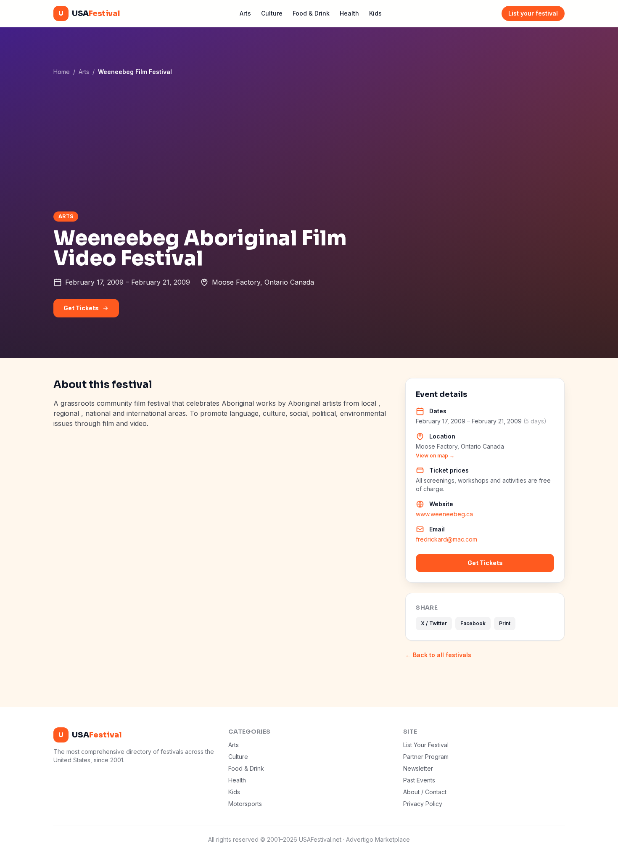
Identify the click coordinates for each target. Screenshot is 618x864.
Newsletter (418, 768)
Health (349, 13)
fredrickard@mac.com (446, 539)
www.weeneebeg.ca (444, 514)
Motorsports (245, 803)
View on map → (435, 455)
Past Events (419, 780)
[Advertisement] (309, 143)
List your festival (533, 13)
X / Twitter (434, 623)
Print (504, 623)
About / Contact (424, 791)
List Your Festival (426, 744)
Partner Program (426, 756)
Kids (375, 13)
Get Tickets (81, 308)
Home (61, 71)
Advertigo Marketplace (378, 839)
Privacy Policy (422, 803)
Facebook (473, 623)
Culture (272, 13)
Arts (245, 13)
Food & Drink (311, 13)
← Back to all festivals (438, 654)
